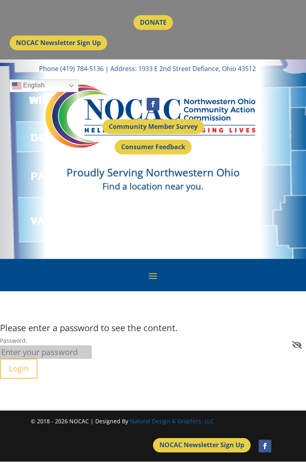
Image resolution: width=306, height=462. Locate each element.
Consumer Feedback (153, 146)
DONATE (153, 22)
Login (19, 368)
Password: (13, 340)
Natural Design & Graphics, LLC (172, 421)
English (33, 85)
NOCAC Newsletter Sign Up (58, 42)
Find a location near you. (153, 186)
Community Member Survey (153, 126)
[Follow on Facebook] (153, 104)
